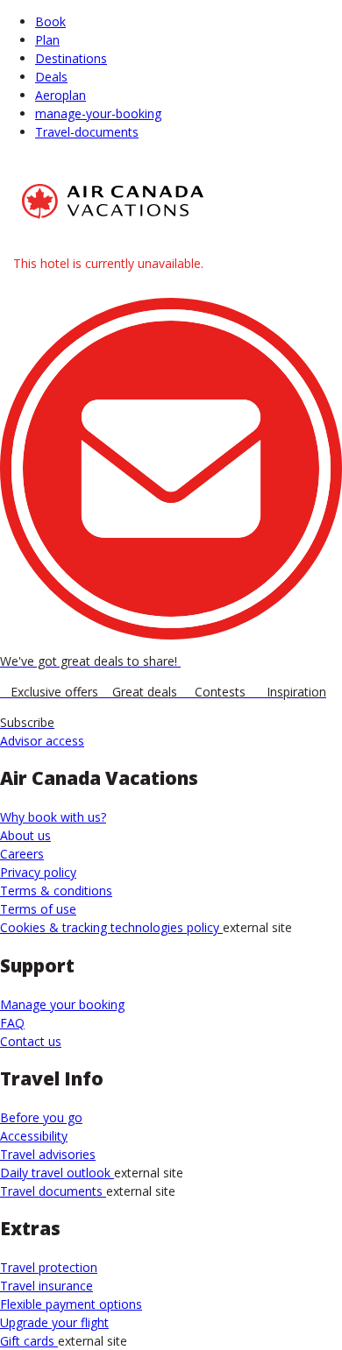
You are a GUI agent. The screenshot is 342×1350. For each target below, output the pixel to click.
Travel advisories (48, 1154)
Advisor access (42, 740)
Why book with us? (53, 817)
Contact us (30, 1041)
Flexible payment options (71, 1304)
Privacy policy (38, 872)
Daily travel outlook (57, 1172)
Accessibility (34, 1135)
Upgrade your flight (54, 1322)
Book (50, 21)
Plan (47, 40)
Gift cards (29, 1340)
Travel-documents (87, 132)
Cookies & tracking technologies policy (111, 927)
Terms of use (38, 909)
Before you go (41, 1117)
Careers (22, 853)
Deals (51, 76)
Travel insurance (46, 1285)
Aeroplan (60, 95)
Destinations (71, 58)
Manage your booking (62, 1004)
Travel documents (53, 1191)
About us (25, 835)
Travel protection (48, 1267)
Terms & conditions (56, 890)
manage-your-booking (98, 113)
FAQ (12, 1022)
